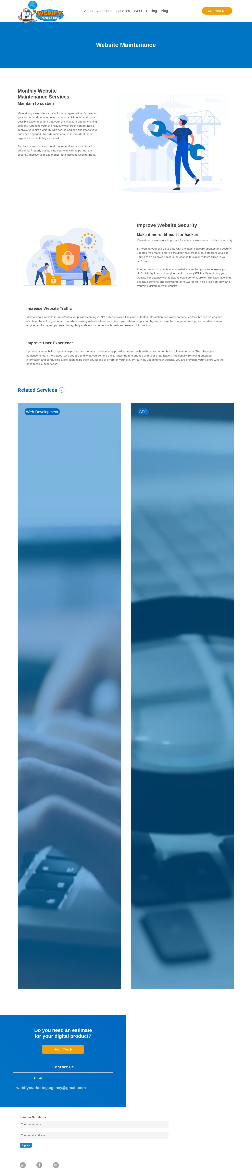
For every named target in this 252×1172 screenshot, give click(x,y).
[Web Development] (69, 696)
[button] (63, 1049)
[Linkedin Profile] (23, 1165)
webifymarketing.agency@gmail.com (51, 1088)
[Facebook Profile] (39, 1165)
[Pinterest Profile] (56, 1165)
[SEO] (182, 696)
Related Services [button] (37, 390)
